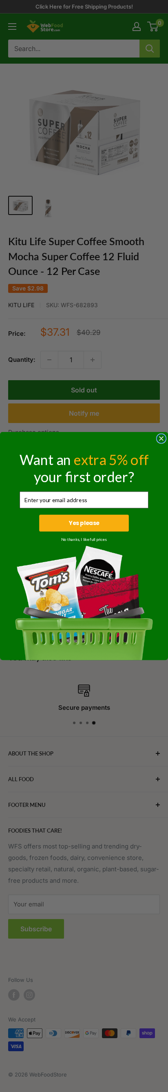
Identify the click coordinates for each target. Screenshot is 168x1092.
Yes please (84, 523)
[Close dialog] (161, 438)
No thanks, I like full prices (83, 539)
